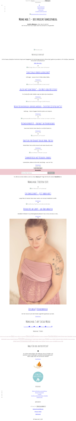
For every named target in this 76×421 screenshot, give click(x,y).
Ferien (59, 336)
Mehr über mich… (38, 63)
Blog (19, 336)
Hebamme (16, 339)
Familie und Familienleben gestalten (39, 396)
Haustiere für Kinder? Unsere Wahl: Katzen (38, 140)
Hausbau (8, 339)
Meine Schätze (41, 8)
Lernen (50, 339)
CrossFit (39, 394)
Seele (33, 341)
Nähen (61, 339)
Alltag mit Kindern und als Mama (39, 391)
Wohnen (59, 341)
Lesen (53, 339)
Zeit (62, 341)
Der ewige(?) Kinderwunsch (38, 309)
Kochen (43, 339)
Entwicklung (36, 336)
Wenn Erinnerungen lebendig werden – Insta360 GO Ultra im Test (38, 106)
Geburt (65, 336)
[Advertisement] (38, 37)
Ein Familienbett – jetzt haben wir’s (38, 193)
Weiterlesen (38, 80)
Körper (47, 339)
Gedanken (74, 336)
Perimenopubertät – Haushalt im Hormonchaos (38, 123)
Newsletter (38, 170)
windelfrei (55, 341)
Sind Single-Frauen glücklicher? (38, 72)
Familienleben (53, 336)
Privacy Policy (38, 411)
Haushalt (12, 339)
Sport (40, 341)
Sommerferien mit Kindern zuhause (38, 157)
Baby (12, 336)
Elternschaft (30, 336)
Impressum (38, 414)
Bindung (16, 336)
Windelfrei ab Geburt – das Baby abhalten (38, 209)
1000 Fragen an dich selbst (4, 336)
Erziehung (46, 336)
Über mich (41, 10)
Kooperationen (41, 7)
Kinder (21, 338)
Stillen (43, 341)
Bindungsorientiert (39, 392)
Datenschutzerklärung (38, 409)
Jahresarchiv (33, 406)
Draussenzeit (23, 336)
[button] (38, 2)
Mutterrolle (58, 339)
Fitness (62, 336)
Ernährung (42, 336)
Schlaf (14, 341)
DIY (20, 336)
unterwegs (51, 341)
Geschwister (3, 339)
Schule (18, 341)
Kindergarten (35, 339)
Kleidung (40, 339)
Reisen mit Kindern (71, 339)
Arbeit (10, 336)
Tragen (47, 341)
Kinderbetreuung (28, 339)
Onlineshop (65, 339)
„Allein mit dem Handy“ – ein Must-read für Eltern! (38, 89)
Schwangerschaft (25, 341)
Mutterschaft (39, 397)
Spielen (36, 341)
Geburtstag (69, 336)
